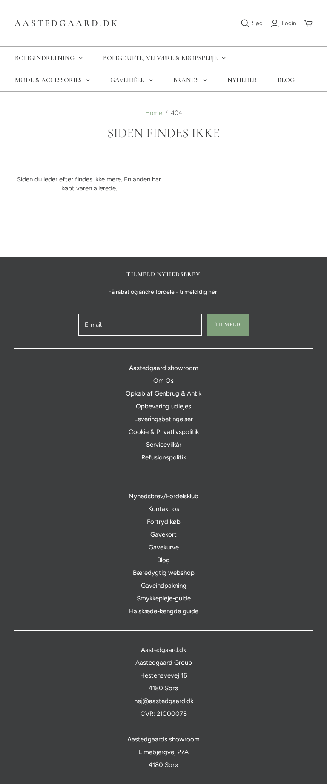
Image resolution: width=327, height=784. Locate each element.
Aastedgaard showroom (163, 368)
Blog (163, 560)
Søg (257, 23)
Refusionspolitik (163, 457)
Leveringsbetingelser (163, 419)
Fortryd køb (164, 522)
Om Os (163, 381)
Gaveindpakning (163, 585)
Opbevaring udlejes (163, 406)
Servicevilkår (163, 444)
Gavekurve (164, 547)
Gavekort (163, 534)
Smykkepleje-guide (164, 598)
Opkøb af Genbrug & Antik (163, 393)
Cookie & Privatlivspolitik (164, 432)
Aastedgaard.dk (66, 23)
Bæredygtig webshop (164, 573)
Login (289, 23)
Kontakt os (163, 509)
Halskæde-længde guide (163, 611)
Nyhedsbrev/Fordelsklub (163, 496)
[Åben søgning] (245, 23)
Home (153, 113)
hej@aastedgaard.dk (163, 701)
